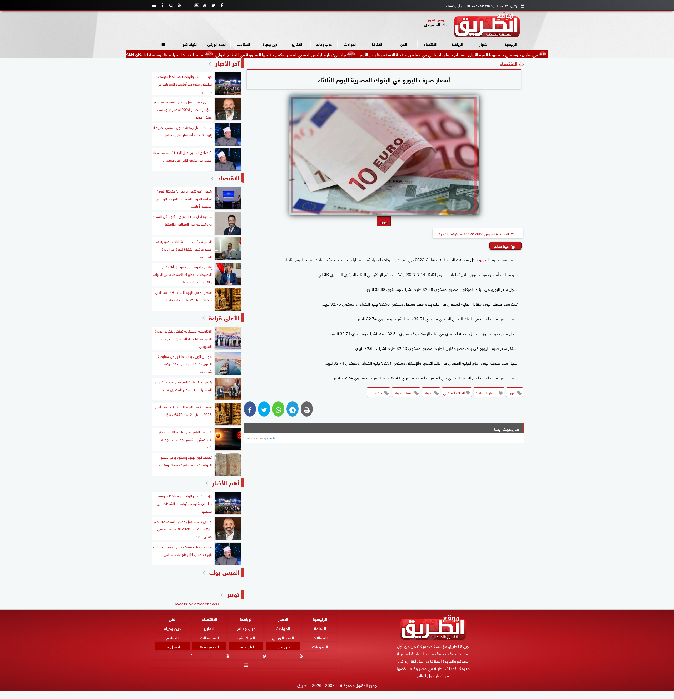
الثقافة (377, 44)
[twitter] (213, 5)
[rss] (179, 5)
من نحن (283, 646)
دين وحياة (270, 44)
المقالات (243, 44)
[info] (162, 5)
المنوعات (320, 646)
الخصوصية (209, 646)
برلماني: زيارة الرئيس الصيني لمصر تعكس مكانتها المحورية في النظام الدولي (312, 54)
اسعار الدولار (403, 392)
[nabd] (188, 5)
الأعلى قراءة (224, 317)
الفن (403, 44)
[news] (196, 5)
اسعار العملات (487, 392)
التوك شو (190, 44)
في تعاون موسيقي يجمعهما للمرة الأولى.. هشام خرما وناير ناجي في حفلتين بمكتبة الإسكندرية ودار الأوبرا (480, 54)
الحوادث (350, 44)
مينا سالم (501, 246)
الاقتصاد (430, 44)
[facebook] (221, 5)
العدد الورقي (216, 44)
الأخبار (484, 44)
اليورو (512, 392)
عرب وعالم (324, 44)
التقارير (297, 44)
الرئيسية (511, 44)
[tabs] (154, 5)
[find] (171, 5)
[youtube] (205, 5)
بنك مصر (376, 392)
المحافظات (209, 637)
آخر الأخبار (227, 62)
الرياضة (457, 44)
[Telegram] (292, 409)
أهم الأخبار (225, 482)
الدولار (428, 392)
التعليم (172, 637)
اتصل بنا (172, 646)
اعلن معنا (246, 646)
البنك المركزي (454, 392)
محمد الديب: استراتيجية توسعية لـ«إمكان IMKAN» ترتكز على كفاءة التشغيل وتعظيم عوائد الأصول (152, 54)
